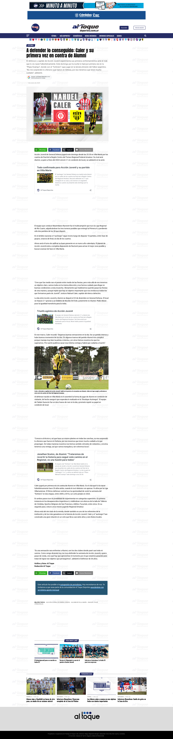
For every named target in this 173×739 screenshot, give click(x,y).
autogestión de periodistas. (71, 585)
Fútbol (53, 36)
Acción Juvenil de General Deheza (58, 602)
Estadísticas (77, 36)
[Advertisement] (71, 210)
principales (39, 604)
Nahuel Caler (93, 602)
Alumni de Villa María (79, 602)
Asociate (124, 28)
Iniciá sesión (139, 28)
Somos (119, 36)
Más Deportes (65, 36)
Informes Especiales (106, 36)
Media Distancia (90, 36)
